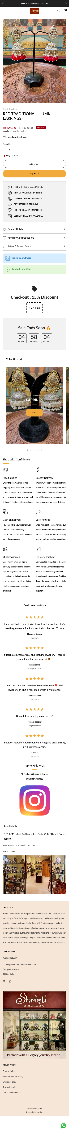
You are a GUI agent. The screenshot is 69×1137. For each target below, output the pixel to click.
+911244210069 (10, 958)
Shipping (6, 131)
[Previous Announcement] (3, 3)
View (34, 413)
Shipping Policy (9, 1082)
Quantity (7, 144)
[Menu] (4, 11)
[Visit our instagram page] (4, 982)
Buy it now (34, 174)
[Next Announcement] (66, 3)
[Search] (58, 11)
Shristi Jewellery (10, 109)
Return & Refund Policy (13, 1076)
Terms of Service (10, 1087)
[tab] (27, 450)
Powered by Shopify (34, 1108)
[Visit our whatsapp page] (10, 982)
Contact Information (11, 1092)
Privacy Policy (9, 1071)
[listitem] (34, 3)
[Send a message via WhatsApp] (63, 1125)
